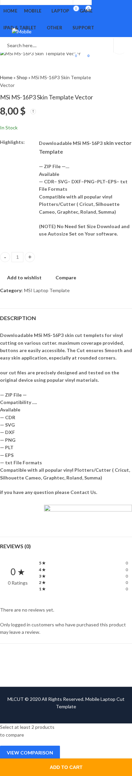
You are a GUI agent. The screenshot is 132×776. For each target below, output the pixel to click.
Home (6, 77)
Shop (22, 77)
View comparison (30, 752)
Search (123, 45)
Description (18, 318)
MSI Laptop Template (47, 290)
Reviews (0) (15, 546)
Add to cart (66, 767)
